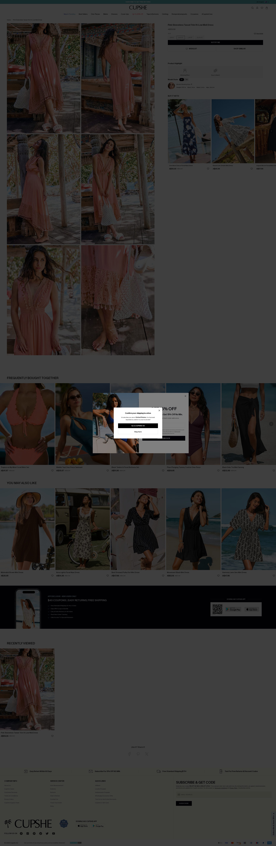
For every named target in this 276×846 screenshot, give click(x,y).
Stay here (138, 432)
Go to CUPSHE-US (138, 426)
